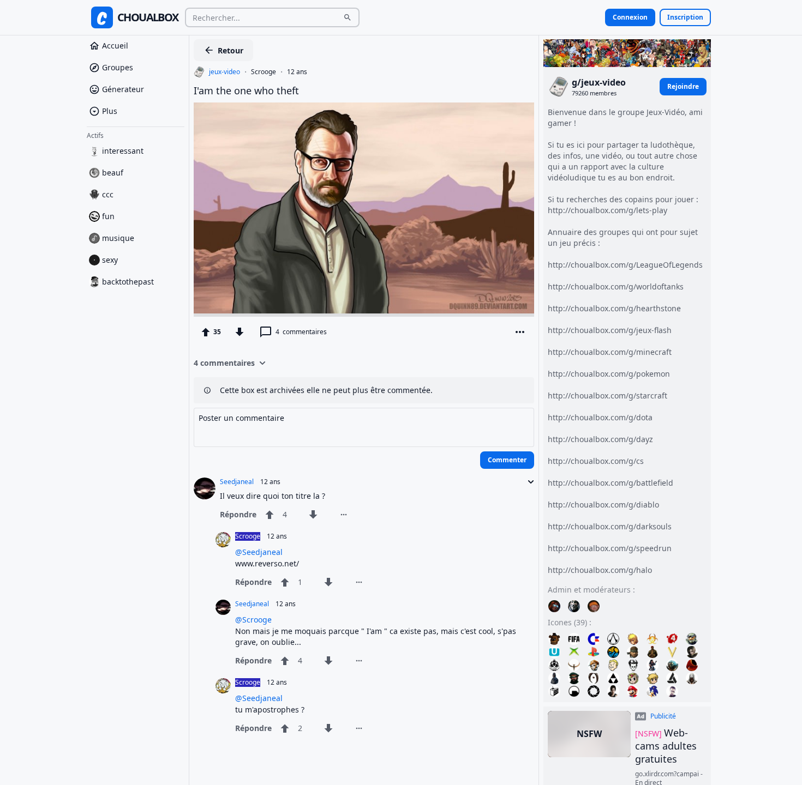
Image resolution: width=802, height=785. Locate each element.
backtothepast (128, 281)
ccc (107, 194)
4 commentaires (224, 363)
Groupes (117, 67)
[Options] (520, 332)
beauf (112, 172)
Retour (230, 50)
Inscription (685, 17)
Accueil (115, 45)
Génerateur (123, 89)
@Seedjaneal (259, 552)
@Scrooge (253, 619)
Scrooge (263, 72)
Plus (109, 111)
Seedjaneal (237, 482)
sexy (110, 260)
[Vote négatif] (240, 332)
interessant (122, 151)
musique (118, 238)
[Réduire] (527, 482)
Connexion (630, 17)
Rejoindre (683, 86)
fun (108, 216)
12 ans (297, 72)
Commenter (507, 459)
